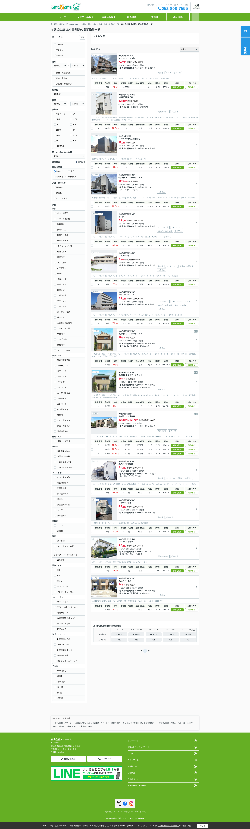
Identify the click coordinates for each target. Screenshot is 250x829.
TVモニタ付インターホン (67, 607)
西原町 (132, 331)
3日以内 (59, 177)
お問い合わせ (70, 759)
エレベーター (62, 404)
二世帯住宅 (61, 295)
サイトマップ (141, 812)
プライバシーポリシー (124, 812)
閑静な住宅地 (62, 235)
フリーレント (62, 301)
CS (58, 570)
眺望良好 (61, 290)
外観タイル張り (63, 441)
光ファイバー (62, 586)
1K (74, 114)
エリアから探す (85, 17)
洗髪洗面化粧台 (63, 505)
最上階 (60, 687)
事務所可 (61, 257)
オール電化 (61, 398)
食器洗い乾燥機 (63, 456)
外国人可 (61, 317)
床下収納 (61, 541)
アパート (60, 44)
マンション (60, 50)
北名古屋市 (124, 95)
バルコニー (61, 387)
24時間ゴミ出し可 (64, 650)
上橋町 (132, 253)
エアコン (61, 525)
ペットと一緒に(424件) (111, 723)
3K (74, 130)
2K (57, 125)
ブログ (130, 753)
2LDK (58, 130)
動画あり (60, 193)
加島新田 (131, 95)
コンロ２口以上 (63, 451)
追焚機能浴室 (62, 483)
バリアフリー (62, 268)
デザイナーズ (62, 241)
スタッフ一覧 (133, 760)
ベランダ (61, 382)
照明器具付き (62, 409)
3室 (153, 640)
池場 (133, 539)
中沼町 (132, 175)
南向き (60, 693)
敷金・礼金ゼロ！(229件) (182, 723)
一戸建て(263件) (164, 723)
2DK (74, 125)
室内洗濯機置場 (63, 360)
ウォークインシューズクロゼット (67, 555)
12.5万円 (153, 634)
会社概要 (178, 17)
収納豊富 (61, 560)
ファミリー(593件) (74, 723)
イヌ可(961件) (59, 723)
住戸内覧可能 (62, 655)
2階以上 (60, 676)
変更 (82, 37)
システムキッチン (64, 462)
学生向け (61, 334)
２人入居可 (61, 262)
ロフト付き (61, 371)
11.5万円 (170, 634)
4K (57, 141)
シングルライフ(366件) (132, 723)
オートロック (62, 602)
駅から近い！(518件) (92, 723)
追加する (191, 87)
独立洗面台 (61, 516)
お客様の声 (132, 766)
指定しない (60, 171)
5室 (136, 640)
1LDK (75, 119)
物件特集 (131, 17)
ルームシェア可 (63, 328)
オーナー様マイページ (137, 785)
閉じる (202, 826)
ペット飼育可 (62, 213)
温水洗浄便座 (62, 494)
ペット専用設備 (63, 219)
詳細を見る (177, 87)
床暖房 (60, 531)
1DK (58, 119)
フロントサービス (64, 644)
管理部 (154, 17)
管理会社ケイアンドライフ (138, 747)
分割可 (60, 273)
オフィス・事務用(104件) (81, 726)
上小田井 (139, 68)
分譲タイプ (61, 279)
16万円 (188, 634)
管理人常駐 (61, 284)
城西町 (132, 461)
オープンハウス (63, 312)
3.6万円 (119, 634)
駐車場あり (61, 671)
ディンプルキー (63, 624)
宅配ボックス (62, 613)
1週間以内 (72, 177)
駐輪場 (60, 415)
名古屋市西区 (125, 56)
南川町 (132, 292)
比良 (131, 56)
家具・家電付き (63, 426)
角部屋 (60, 698)
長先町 (132, 214)
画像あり (60, 187)
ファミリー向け (63, 350)
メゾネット (61, 376)
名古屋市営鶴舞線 (127, 68)
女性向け (61, 345)
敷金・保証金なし (63, 73)
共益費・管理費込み (64, 84)
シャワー (61, 510)
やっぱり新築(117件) (61, 726)
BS (58, 575)
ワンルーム (60, 114)
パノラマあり (61, 198)
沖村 (130, 136)
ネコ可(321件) (149, 723)
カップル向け (62, 339)
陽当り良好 (61, 230)
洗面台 (60, 499)
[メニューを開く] (195, 16)
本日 (72, 171)
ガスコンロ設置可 (64, 323)
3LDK (75, 135)
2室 (188, 640)
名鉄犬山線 (124, 107)
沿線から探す (109, 17)
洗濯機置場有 (62, 431)
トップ (62, 17)
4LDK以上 (60, 146)
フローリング (62, 365)
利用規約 (108, 812)
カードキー (61, 306)
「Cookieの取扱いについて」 (168, 826)
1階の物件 (61, 682)
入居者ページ (133, 779)
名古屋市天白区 (125, 539)
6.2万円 (136, 634)
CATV (59, 581)
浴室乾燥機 (61, 488)
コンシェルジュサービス (67, 661)
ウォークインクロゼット (67, 546)
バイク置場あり (63, 420)
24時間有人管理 (63, 639)
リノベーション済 (64, 246)
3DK (58, 135)
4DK (74, 141)
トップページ (133, 741)
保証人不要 (61, 252)
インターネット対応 (65, 592)
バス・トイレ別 (63, 477)
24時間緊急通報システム (67, 618)
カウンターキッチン (65, 467)
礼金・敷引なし (62, 78)
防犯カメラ (61, 629)
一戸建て (60, 55)
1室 (119, 640)
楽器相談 (61, 224)
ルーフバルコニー (64, 393)
